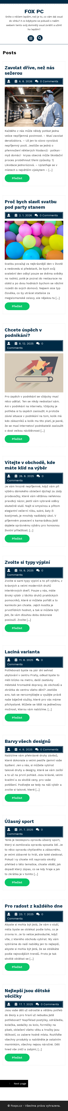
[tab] (31, 38)
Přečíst (21, 178)
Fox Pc (34, 11)
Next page (20, 1083)
